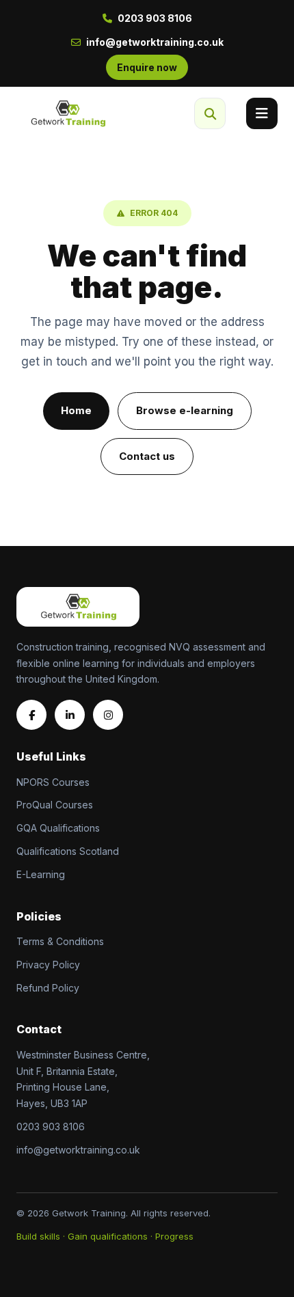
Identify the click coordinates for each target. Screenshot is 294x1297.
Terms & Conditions (60, 941)
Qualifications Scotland (67, 851)
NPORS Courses (53, 782)
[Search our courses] (210, 113)
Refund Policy (47, 988)
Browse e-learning (184, 410)
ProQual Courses (54, 804)
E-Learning (40, 874)
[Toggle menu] (262, 113)
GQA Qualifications (58, 828)
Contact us (147, 456)
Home (76, 410)
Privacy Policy (48, 964)
